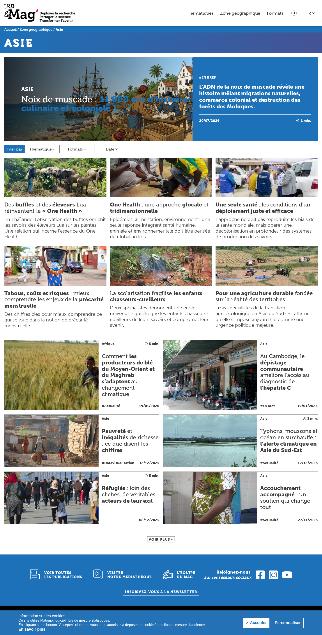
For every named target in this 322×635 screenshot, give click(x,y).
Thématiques (200, 13)
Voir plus (159, 539)
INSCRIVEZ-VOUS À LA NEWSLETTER (161, 592)
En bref (209, 77)
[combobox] (311, 13)
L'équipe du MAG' (186, 575)
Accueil (10, 29)
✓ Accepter (256, 623)
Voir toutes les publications (63, 575)
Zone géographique (240, 13)
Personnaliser (288, 623)
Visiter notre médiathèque (129, 575)
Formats (275, 13)
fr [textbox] (308, 13)
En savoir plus (31, 629)
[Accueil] (39, 13)
